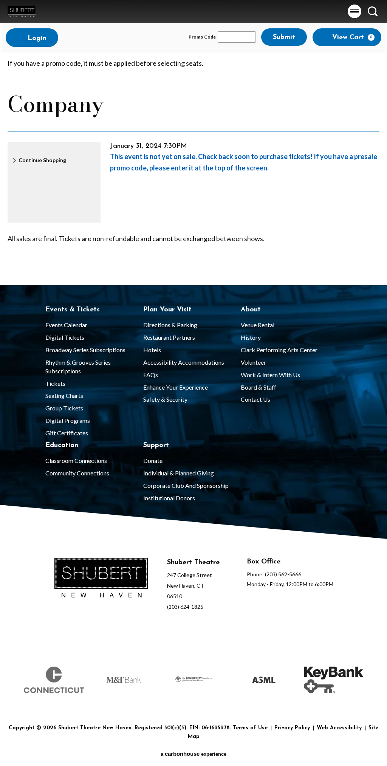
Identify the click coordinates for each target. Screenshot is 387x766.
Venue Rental (257, 324)
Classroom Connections (76, 460)
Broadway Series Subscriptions (85, 349)
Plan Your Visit (167, 309)
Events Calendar (66, 324)
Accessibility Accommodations (183, 362)
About (251, 309)
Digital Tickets (64, 337)
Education (61, 445)
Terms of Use (250, 728)
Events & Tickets (72, 309)
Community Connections (77, 473)
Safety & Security (165, 399)
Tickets (55, 383)
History (251, 337)
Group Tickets (64, 408)
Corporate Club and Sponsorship (186, 485)
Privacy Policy (292, 728)
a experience (193, 754)
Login (35, 38)
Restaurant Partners (169, 337)
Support (156, 445)
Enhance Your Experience (175, 387)
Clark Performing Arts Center (279, 349)
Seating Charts (64, 395)
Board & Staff (258, 387)
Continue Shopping (42, 160)
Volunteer (253, 362)
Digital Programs (67, 420)
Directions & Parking (170, 324)
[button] (354, 11)
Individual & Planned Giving (178, 473)
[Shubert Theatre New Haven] (22, 11)
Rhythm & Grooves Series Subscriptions (78, 366)
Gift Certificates (66, 432)
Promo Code (202, 37)
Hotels (152, 349)
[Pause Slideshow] (358, 662)
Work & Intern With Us (270, 374)
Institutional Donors (169, 497)
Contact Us (255, 399)
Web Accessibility (339, 728)
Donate (153, 460)
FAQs (150, 374)
